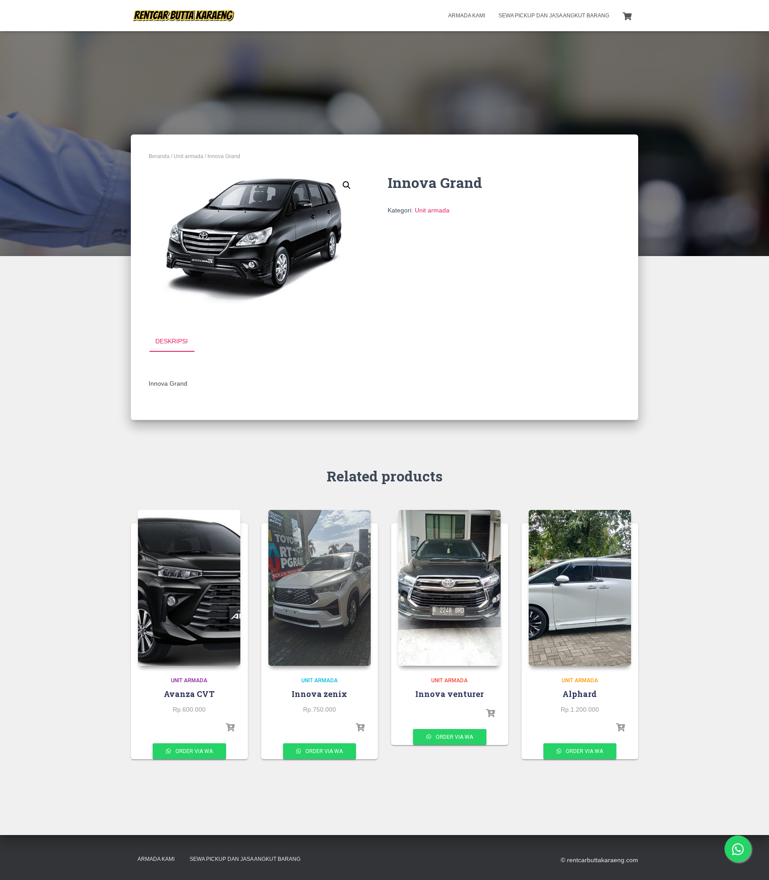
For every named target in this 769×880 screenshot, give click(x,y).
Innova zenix (319, 694)
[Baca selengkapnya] (230, 727)
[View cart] (627, 15)
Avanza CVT (189, 694)
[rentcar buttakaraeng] (183, 16)
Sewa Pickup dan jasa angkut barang (553, 15)
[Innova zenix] (319, 588)
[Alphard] (580, 588)
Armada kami (466, 15)
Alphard (580, 694)
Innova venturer (449, 694)
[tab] (178, 341)
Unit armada (188, 156)
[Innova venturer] (449, 588)
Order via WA (193, 751)
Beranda (159, 156)
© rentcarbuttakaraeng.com (599, 860)
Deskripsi (171, 341)
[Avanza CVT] (189, 588)
